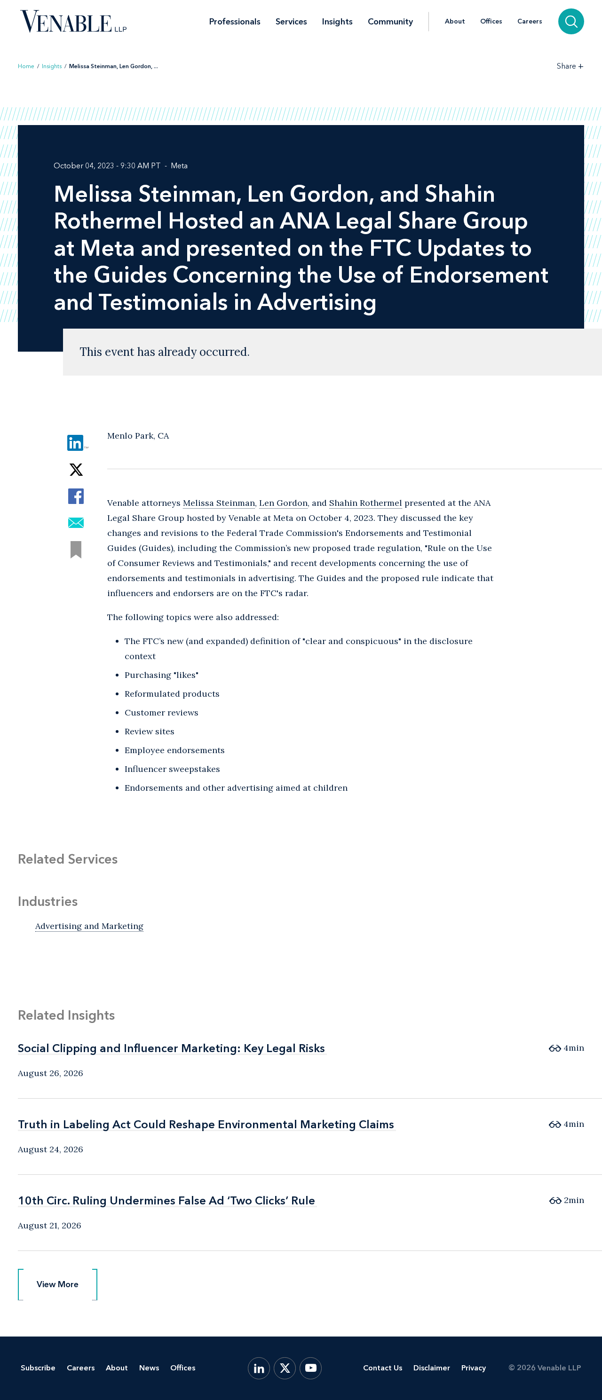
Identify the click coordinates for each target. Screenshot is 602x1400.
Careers (529, 21)
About (455, 21)
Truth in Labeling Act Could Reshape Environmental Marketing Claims (206, 1124)
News (149, 1367)
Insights (337, 21)
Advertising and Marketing (89, 925)
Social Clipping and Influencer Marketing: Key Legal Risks (171, 1048)
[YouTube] (311, 1368)
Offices (491, 21)
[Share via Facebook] (76, 496)
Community (390, 21)
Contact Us (382, 1367)
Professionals (235, 21)
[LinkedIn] (259, 1368)
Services (291, 21)
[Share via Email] (76, 523)
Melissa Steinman (219, 502)
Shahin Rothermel (365, 502)
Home (26, 66)
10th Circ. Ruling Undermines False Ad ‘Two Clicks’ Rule (166, 1200)
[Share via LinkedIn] (76, 442)
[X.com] (285, 1368)
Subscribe (38, 1367)
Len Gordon (283, 502)
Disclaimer (431, 1367)
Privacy (473, 1367)
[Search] (571, 21)
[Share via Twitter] (76, 469)
